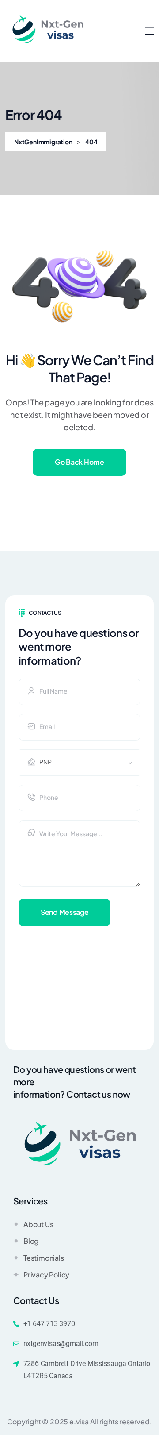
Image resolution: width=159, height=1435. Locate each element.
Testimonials (43, 1257)
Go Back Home (79, 462)
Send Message (64, 912)
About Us (38, 1224)
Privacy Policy (46, 1274)
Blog (31, 1241)
